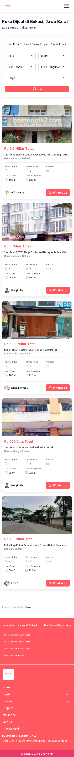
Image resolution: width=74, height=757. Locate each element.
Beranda (6, 607)
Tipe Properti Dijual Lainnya (58, 625)
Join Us (7, 722)
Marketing (9, 715)
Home (6, 687)
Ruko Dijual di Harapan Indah (16, 634)
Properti (8, 708)
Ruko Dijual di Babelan (13, 655)
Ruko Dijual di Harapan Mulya (16, 648)
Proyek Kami (11, 728)
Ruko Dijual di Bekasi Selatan (16, 641)
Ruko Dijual (17, 607)
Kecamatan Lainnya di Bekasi (20, 625)
